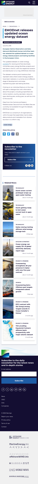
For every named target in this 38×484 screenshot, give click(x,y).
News (3, 396)
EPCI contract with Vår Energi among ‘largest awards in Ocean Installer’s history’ (23, 309)
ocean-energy (8, 125)
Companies (5, 406)
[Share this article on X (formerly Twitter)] (8, 134)
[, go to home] (7, 3)
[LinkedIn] (32, 165)
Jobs (2, 403)
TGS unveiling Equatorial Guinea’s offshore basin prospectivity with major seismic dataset (24, 330)
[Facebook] (26, 165)
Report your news (7, 416)
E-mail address (6, 369)
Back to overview (9, 21)
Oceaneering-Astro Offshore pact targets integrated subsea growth (24, 288)
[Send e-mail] (20, 389)
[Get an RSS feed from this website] (24, 389)
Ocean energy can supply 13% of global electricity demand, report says (23, 247)
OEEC (3, 399)
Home (4, 26)
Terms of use (5, 423)
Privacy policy (5, 420)
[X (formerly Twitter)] (29, 165)
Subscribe (12, 160)
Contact (4, 427)
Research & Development (12, 42)
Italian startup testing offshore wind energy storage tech (24, 229)
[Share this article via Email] (17, 134)
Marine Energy (13, 26)
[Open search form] (29, 2)
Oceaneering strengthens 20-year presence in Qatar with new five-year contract (23, 268)
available (6, 64)
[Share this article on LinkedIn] (4, 134)
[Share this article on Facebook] (12, 134)
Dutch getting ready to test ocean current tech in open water (24, 211)
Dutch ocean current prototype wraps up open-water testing (24, 193)
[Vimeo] (16, 389)
